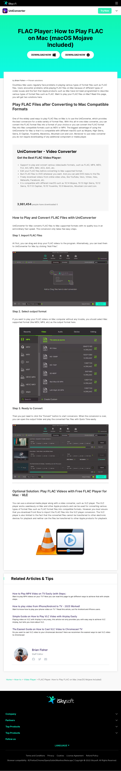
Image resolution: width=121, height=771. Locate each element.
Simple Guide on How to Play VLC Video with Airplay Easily (44, 616)
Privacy (50, 755)
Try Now (105, 10)
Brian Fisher (20, 80)
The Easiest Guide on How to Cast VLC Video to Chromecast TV (47, 629)
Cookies (60, 755)
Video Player (30, 679)
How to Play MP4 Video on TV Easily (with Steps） (39, 593)
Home (9, 679)
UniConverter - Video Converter (47, 151)
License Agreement (75, 755)
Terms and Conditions (35, 755)
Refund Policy (92, 755)
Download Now (41, 54)
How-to (17, 679)
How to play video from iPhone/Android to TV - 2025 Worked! (46, 606)
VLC (25, 495)
